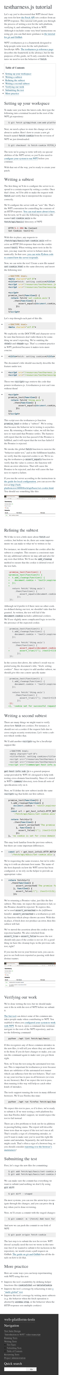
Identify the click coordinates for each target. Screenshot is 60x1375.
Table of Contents (14, 1351)
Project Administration (14, 1357)
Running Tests (10, 1337)
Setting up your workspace (18, 73)
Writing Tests (10, 1341)
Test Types (11, 1344)
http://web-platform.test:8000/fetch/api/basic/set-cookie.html (29, 486)
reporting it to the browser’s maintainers (28, 1148)
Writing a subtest (13, 77)
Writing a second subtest (17, 83)
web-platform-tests (19, 1319)
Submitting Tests (14, 1347)
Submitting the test (14, 90)
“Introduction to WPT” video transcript (22, 1334)
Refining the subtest (15, 80)
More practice (12, 93)
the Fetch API (28, 17)
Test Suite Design (12, 1331)
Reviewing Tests (11, 1354)
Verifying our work (14, 86)
